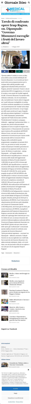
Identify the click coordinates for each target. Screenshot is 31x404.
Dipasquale (9, 253)
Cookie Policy (11, 401)
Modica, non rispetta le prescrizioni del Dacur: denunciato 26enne (16, 282)
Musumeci (16, 253)
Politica (20, 18)
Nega (15, 393)
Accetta (15, 388)
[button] (28, 370)
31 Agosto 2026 (14, 277)
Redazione (6, 46)
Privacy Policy (19, 401)
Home (2, 18)
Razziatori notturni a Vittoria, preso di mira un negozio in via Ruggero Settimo (19, 292)
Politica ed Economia (11, 18)
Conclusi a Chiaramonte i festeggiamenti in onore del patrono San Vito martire (18, 318)
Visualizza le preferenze (15, 398)
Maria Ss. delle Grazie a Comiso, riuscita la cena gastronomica (17, 309)
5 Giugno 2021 (15, 46)
